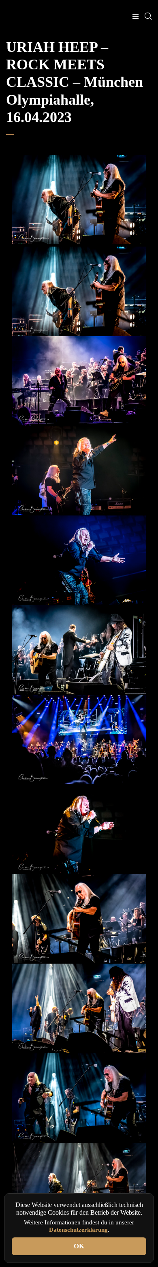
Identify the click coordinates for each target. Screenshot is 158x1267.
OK (79, 1246)
